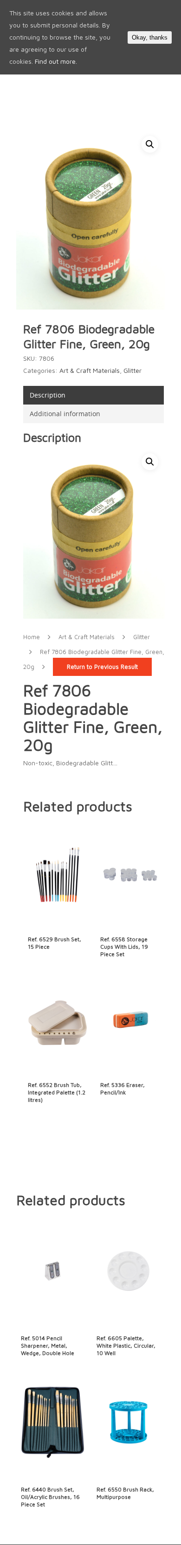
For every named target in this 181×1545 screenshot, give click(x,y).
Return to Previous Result (102, 666)
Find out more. (56, 61)
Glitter (132, 370)
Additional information (65, 413)
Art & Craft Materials (89, 370)
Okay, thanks (150, 37)
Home (31, 637)
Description (47, 395)
